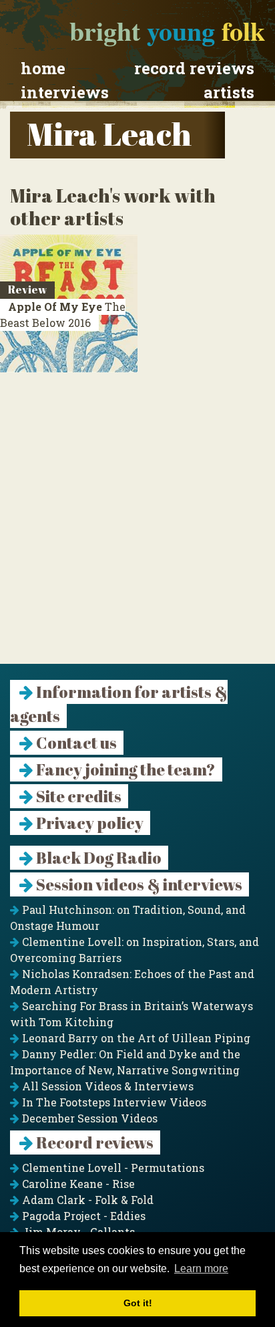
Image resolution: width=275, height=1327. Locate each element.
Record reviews (194, 68)
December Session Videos (88, 1118)
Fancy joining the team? (124, 769)
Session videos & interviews (137, 884)
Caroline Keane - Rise (77, 1184)
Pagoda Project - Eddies (82, 1216)
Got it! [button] (137, 1303)
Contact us (75, 742)
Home (43, 68)
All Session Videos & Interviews (106, 1086)
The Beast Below (62, 314)
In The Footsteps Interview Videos (112, 1102)
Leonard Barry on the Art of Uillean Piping (134, 1038)
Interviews (65, 92)
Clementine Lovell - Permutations (111, 1168)
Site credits (77, 796)
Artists (229, 92)
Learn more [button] (201, 1268)
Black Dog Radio (97, 857)
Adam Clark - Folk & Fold (86, 1200)
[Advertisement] (137, 526)
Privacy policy (88, 823)
